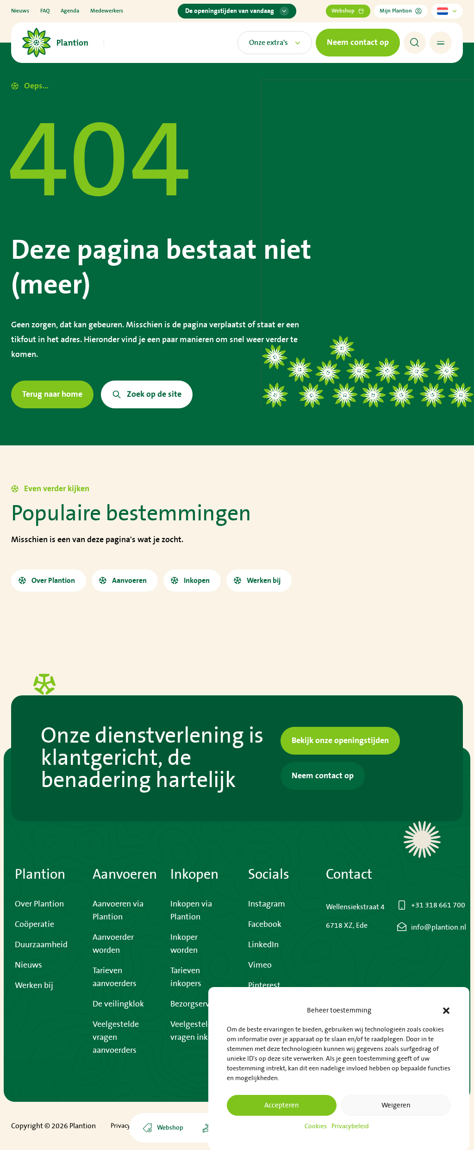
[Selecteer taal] (447, 11)
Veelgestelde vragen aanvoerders (116, 1037)
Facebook (264, 924)
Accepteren (281, 1105)
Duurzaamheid (41, 945)
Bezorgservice (195, 1004)
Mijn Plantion (396, 11)
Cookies (316, 1126)
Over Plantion (39, 904)
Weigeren (396, 1105)
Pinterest (264, 985)
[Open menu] (441, 42)
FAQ (45, 11)
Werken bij (34, 985)
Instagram (266, 904)
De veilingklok (118, 1004)
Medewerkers (106, 11)
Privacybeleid (350, 1126)
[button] (446, 1010)
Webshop (343, 11)
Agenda (70, 11)
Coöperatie (34, 924)
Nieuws (20, 11)
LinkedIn (263, 945)
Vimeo (260, 965)
